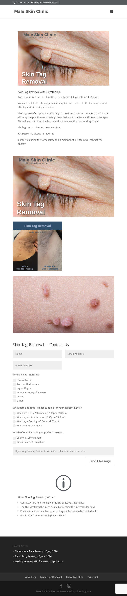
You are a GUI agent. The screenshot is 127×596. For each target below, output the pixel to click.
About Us (30, 577)
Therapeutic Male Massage (30, 551)
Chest (20, 396)
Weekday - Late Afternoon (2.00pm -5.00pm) (41, 417)
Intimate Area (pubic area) (31, 392)
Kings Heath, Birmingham (31, 442)
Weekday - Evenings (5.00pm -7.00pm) (38, 421)
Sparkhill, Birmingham (29, 437)
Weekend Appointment (29, 425)
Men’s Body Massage (26, 556)
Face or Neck (24, 380)
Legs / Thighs (24, 388)
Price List (93, 577)
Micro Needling (74, 577)
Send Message (100, 461)
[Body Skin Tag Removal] (37, 270)
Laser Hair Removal (51, 577)
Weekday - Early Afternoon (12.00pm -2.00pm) (42, 413)
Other (20, 400)
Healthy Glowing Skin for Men (31, 561)
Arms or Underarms (28, 384)
